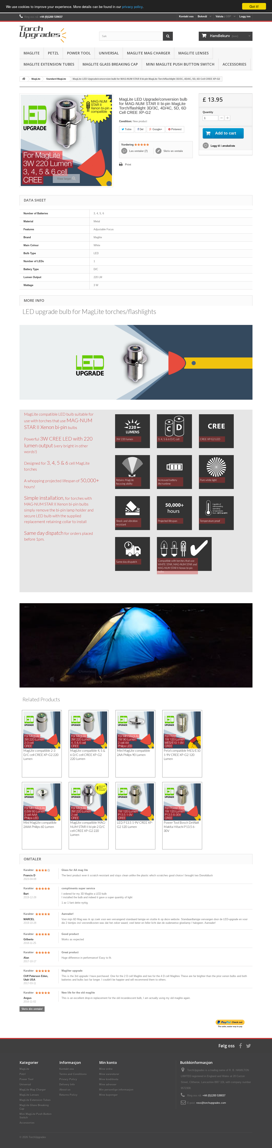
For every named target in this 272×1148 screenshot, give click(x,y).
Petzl (53, 53)
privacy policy (132, 6)
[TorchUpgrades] (56, 33)
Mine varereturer (109, 1074)
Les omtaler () (138, 151)
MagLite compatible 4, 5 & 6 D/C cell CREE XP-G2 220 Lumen (87, 754)
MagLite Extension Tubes (48, 64)
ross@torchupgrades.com (211, 1102)
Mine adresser (107, 1084)
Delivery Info (67, 1084)
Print (128, 164)
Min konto (108, 1062)
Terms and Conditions (73, 1074)
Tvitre (127, 129)
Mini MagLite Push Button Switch (180, 64)
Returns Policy (68, 1094)
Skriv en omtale (173, 151)
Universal (109, 53)
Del (141, 129)
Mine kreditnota (108, 1079)
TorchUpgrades (37, 1137)
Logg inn (244, 16)
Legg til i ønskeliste (222, 145)
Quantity (208, 112)
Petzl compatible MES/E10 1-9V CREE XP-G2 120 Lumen (182, 754)
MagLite (31, 53)
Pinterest (176, 129)
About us (64, 1089)
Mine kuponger (108, 1094)
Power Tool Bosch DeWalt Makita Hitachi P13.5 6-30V (181, 826)
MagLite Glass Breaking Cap (110, 64)
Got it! (254, 6)
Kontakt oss (186, 16)
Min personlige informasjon (116, 1089)
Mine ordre (106, 1068)
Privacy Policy (68, 1079)
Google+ (157, 129)
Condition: (125, 121)
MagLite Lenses (193, 53)
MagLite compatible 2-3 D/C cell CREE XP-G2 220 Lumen (41, 754)
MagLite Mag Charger (148, 53)
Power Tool (79, 53)
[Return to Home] (23, 79)
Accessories (234, 64)
